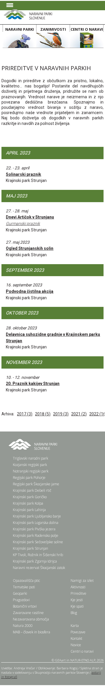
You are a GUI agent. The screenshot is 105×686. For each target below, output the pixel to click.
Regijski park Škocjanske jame (36, 484)
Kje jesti (77, 599)
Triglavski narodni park (30, 458)
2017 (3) (24, 414)
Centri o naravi (82, 651)
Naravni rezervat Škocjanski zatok (39, 567)
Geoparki (20, 593)
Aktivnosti (78, 586)
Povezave (78, 632)
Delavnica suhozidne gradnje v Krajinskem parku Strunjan (53, 337)
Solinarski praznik (23, 174)
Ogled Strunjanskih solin (29, 248)
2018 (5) (42, 414)
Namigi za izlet (82, 580)
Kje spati (77, 606)
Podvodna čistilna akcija (29, 291)
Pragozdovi (21, 599)
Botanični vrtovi (25, 606)
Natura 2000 (23, 625)
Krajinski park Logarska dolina (35, 522)
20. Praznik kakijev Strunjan (33, 383)
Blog (74, 612)
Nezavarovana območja (31, 619)
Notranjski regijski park (30, 471)
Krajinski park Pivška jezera (34, 529)
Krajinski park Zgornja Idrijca (35, 561)
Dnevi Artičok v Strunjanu (30, 220)
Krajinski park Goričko (30, 496)
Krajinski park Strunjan (30, 548)
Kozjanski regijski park (30, 464)
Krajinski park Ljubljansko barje (37, 516)
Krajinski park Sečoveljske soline (38, 541)
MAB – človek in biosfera (31, 632)
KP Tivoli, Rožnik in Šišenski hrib (38, 554)
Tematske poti (24, 586)
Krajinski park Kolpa (28, 503)
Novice (76, 644)
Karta (75, 625)
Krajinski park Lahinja (29, 509)
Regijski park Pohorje (29, 477)
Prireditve (78, 593)
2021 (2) (79, 414)
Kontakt (76, 638)
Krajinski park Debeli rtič (32, 490)
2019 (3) (61, 414)
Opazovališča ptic (26, 580)
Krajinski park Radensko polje (35, 535)
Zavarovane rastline (28, 612)
